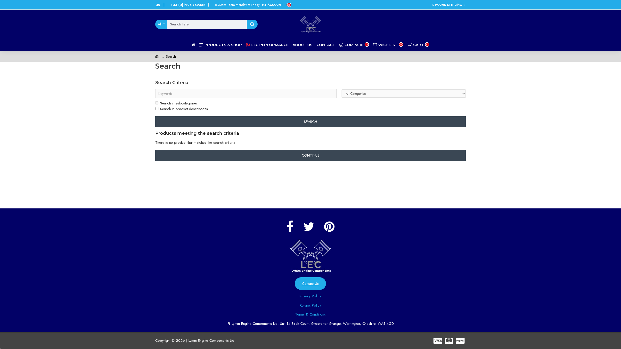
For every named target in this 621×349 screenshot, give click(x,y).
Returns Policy (310, 305)
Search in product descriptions (184, 108)
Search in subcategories (179, 103)
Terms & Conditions (310, 314)
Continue (310, 155)
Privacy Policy (310, 296)
